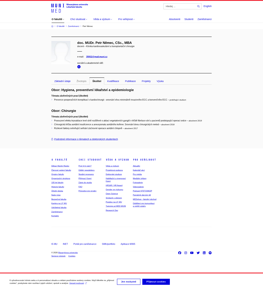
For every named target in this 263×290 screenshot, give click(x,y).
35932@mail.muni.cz (96, 57)
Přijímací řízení (85, 178)
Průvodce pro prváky (87, 191)
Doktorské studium (114, 174)
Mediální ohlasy (139, 178)
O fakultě (59, 159)
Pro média (137, 174)
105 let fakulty (57, 182)
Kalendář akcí (139, 170)
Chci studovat (90, 159)
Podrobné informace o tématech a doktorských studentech (86, 139)
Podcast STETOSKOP (142, 191)
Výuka (160, 81)
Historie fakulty (57, 187)
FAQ (80, 187)
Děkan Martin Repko (60, 166)
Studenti (188, 19)
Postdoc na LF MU (114, 202)
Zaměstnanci (205, 19)
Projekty (146, 81)
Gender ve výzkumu (114, 189)
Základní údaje (62, 81)
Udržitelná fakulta (58, 207)
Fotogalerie (138, 182)
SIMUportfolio (108, 244)
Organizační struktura (60, 178)
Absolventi (174, 19)
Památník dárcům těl (142, 195)
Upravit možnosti (76, 283)
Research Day (112, 210)
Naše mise (56, 195)
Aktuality (136, 166)
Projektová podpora (114, 170)
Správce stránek (58, 256)
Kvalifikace (113, 81)
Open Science (112, 194)
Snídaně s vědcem (114, 198)
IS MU (54, 244)
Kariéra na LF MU (59, 203)
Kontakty (55, 216)
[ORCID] (79, 67)
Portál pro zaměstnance (84, 244)
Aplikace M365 (128, 244)
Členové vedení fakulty (61, 170)
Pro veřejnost (144, 159)
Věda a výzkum (117, 159)
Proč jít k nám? (85, 166)
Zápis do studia (85, 182)
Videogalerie (138, 187)
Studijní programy (86, 174)
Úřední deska (57, 191)
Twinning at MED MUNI (116, 206)
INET (65, 244)
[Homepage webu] (69, 8)
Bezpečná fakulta (58, 199)
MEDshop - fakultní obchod (144, 199)
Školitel (96, 81)
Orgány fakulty (57, 174)
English (208, 6)
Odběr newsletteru (86, 170)
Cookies (71, 256)
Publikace (130, 81)
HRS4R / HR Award (114, 185)
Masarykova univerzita (68, 252)
